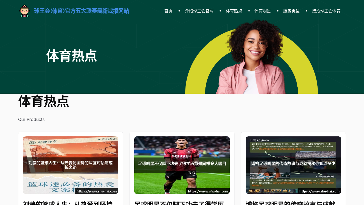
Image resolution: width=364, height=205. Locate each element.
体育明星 (262, 10)
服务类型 (291, 10)
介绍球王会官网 (199, 10)
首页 (168, 10)
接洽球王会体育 (326, 10)
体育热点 (234, 10)
